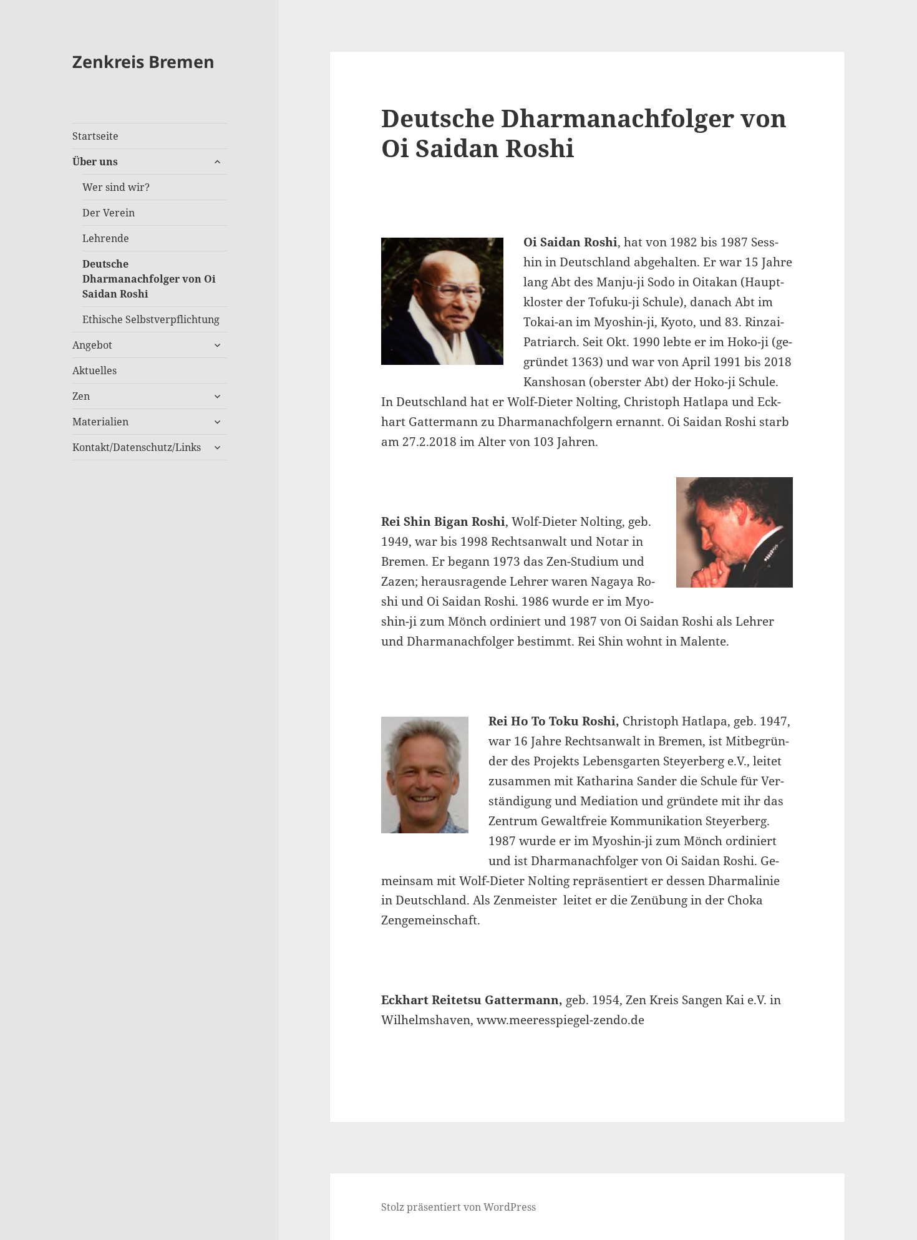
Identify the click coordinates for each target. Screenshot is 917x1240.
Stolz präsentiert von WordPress (458, 1207)
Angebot (92, 345)
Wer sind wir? (116, 187)
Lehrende (105, 238)
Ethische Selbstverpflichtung (151, 319)
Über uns (95, 161)
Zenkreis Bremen (143, 61)
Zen (81, 396)
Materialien (100, 422)
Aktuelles (94, 370)
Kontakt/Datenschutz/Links (136, 447)
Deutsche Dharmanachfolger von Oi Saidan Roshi (149, 279)
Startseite (95, 136)
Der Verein (108, 213)
